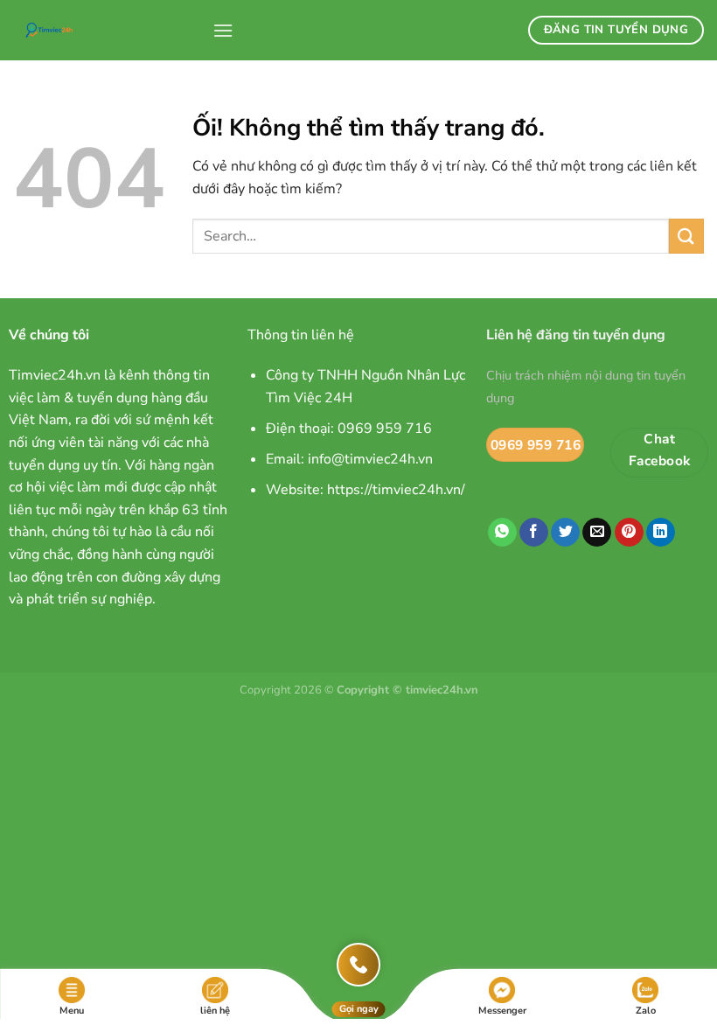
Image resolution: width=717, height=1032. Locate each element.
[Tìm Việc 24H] (106, 30)
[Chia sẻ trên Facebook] (533, 532)
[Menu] (222, 30)
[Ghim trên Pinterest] (629, 532)
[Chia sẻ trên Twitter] (565, 532)
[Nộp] (686, 236)
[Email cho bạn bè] (596, 532)
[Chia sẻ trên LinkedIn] (660, 532)
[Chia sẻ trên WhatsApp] (502, 532)
